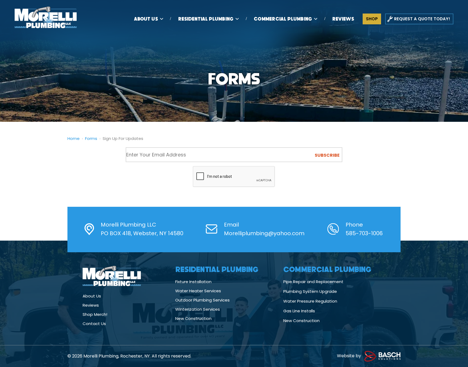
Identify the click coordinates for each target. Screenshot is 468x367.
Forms (91, 138)
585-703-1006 (364, 233)
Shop (372, 19)
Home (73, 138)
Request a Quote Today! (422, 19)
